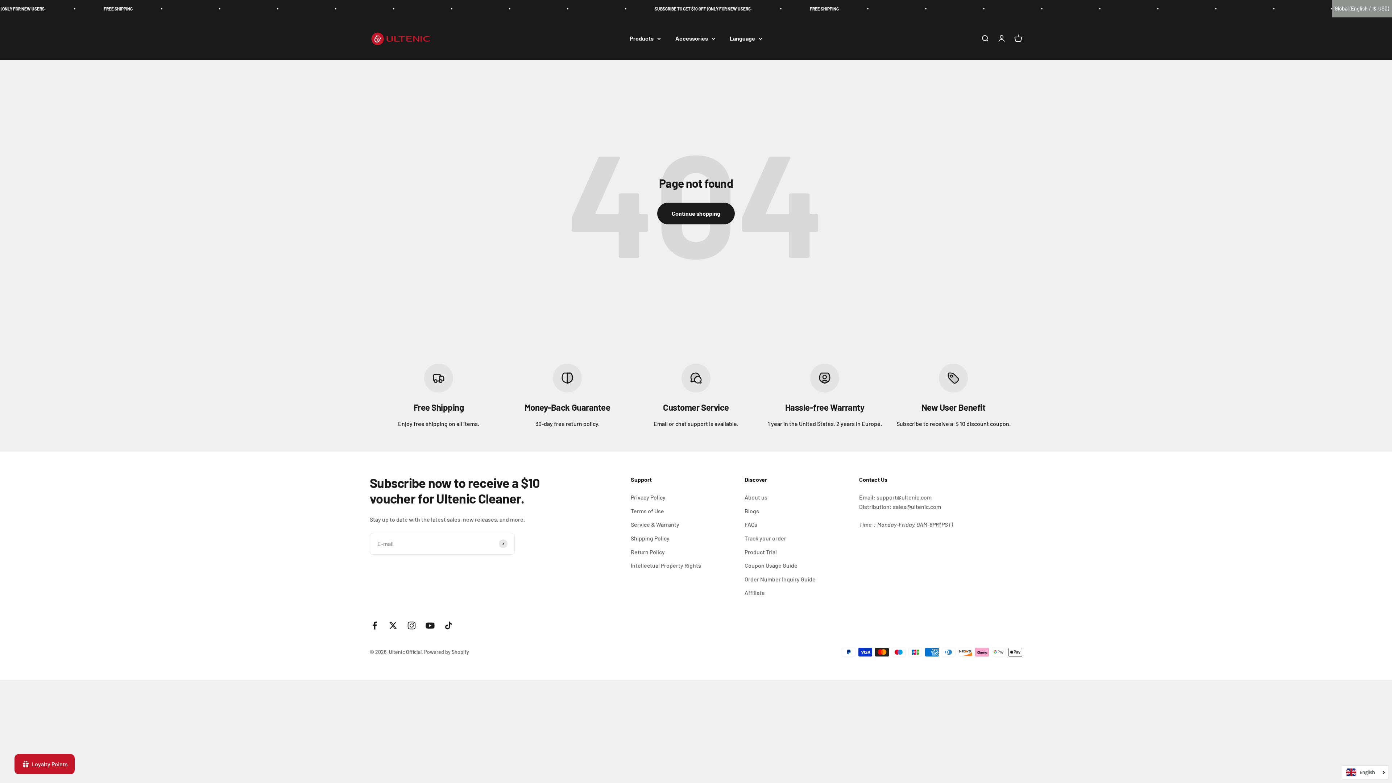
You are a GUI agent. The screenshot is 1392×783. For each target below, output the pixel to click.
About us (756, 497)
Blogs (752, 511)
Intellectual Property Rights (666, 565)
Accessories (691, 38)
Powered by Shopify (446, 652)
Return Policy (648, 551)
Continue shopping (696, 213)
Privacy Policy (648, 497)
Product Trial (761, 551)
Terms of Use (647, 511)
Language (742, 38)
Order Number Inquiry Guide (780, 579)
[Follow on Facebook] (375, 625)
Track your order (765, 538)
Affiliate (755, 592)
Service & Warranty (655, 524)
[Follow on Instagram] (412, 625)
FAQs (751, 524)
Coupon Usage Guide (771, 565)
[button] (1362, 8)
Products (642, 38)
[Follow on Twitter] (393, 625)
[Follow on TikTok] (448, 625)
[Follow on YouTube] (430, 625)
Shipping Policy (650, 538)
